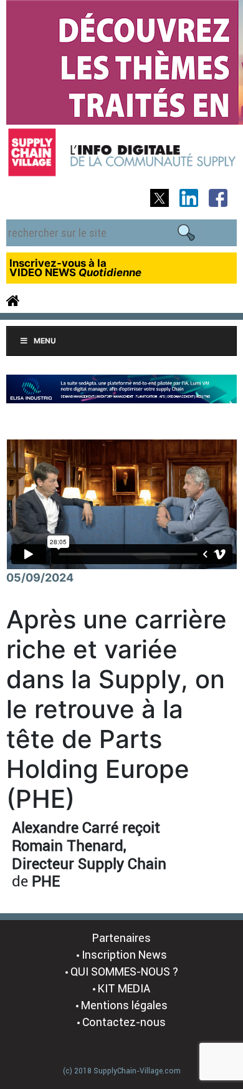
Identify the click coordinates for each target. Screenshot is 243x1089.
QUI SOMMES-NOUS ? (124, 971)
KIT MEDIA (124, 988)
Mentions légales (124, 1005)
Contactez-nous (124, 1022)
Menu (45, 340)
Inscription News (124, 954)
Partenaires (121, 938)
